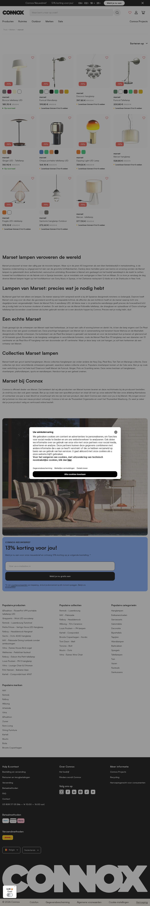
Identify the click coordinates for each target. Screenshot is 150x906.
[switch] (10, 895)
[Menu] (15, 887)
